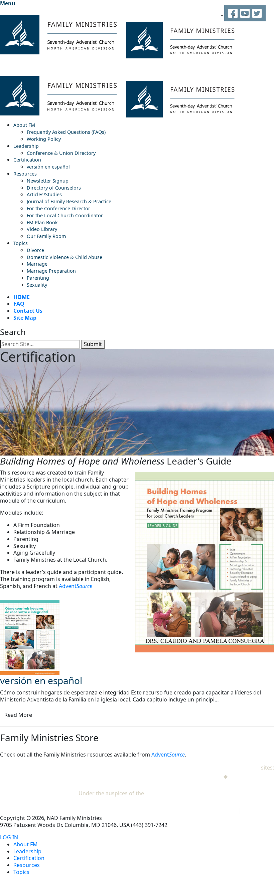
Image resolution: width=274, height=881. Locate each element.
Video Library (42, 229)
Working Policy (44, 139)
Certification (27, 160)
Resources (25, 174)
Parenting (38, 278)
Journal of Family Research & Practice (69, 201)
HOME (21, 297)
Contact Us (27, 310)
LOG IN (9, 837)
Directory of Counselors (54, 188)
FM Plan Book (42, 222)
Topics (20, 243)
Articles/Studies (44, 194)
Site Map (24, 317)
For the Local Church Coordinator (65, 215)
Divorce (35, 250)
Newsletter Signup (47, 181)
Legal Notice (258, 810)
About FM (24, 125)
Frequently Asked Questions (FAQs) (66, 132)
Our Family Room (46, 236)
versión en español (48, 167)
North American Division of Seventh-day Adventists (209, 793)
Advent (75, 586)
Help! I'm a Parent (251, 776)
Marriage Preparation (51, 271)
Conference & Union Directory (61, 153)
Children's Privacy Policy (206, 810)
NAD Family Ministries (232, 767)
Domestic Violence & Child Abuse (64, 257)
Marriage (37, 264)
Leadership (26, 146)
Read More (18, 714)
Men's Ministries (201, 776)
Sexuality (37, 285)
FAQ (18, 303)
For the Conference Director (58, 208)
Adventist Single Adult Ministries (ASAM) (223, 784)
